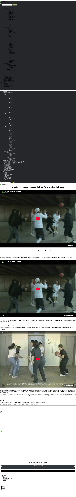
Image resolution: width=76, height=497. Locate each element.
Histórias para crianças (8, 85)
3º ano (8, 18)
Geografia (11, 47)
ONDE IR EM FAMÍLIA (46, 406)
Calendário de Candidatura (9, 80)
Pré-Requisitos (7, 76)
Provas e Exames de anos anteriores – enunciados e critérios (16, 72)
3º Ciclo (5, 39)
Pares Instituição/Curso (8, 78)
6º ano (8, 34)
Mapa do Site (4, 488)
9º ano (8, 55)
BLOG (3, 82)
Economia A (11, 66)
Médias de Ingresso (8, 79)
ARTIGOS (24, 406)
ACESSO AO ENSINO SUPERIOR (8, 74)
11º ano (8, 69)
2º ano (8, 14)
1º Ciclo (5, 9)
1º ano (8, 10)
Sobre (3, 486)
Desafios (6, 84)
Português (11, 11)
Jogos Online (6, 86)
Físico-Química (12, 44)
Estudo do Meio (12, 12)
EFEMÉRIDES (34, 406)
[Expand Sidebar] (0, 412)
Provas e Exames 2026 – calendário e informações (13, 73)
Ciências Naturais (12, 32)
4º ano (8, 22)
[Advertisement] (34, 421)
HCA (10, 68)
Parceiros (4, 489)
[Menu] (0, 3)
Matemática (11, 13)
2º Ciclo (5, 27)
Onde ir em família (8, 88)
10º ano (8, 64)
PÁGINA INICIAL (5, 6)
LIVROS (39, 406)
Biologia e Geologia (12, 65)
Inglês (10, 20)
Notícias (4, 481)
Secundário (6, 63)
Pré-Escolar (6, 8)
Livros (5, 87)
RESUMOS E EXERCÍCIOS (7, 7)
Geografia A (11, 67)
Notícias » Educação (8, 177)
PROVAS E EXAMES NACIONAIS (8, 71)
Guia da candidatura (8, 81)
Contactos (4, 487)
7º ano (8, 40)
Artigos (5, 83)
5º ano (8, 28)
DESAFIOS (29, 406)
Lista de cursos (7, 75)
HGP (10, 33)
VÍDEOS (51, 406)
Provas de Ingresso (8, 77)
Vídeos (5, 89)
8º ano (8, 48)
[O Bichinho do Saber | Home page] (4, 1)
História (10, 46)
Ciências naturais (12, 45)
